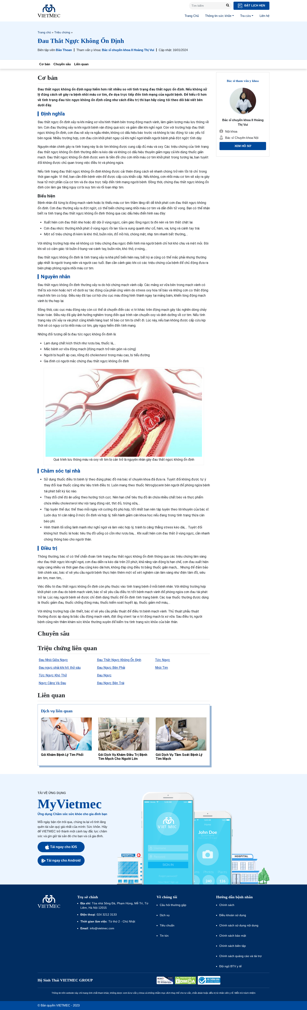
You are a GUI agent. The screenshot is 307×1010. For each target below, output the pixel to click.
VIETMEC (49, 10)
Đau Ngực (104, 675)
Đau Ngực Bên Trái (110, 683)
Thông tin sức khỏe (218, 16)
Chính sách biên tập (233, 945)
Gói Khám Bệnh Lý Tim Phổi (62, 755)
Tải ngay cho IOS (63, 847)
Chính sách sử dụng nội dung (238, 925)
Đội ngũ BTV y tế (230, 966)
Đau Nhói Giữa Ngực (53, 660)
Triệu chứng (62, 32)
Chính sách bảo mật (232, 935)
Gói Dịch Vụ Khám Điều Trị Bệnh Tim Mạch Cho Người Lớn (122, 757)
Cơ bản (44, 64)
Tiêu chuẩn (167, 925)
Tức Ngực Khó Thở (53, 675)
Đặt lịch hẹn (254, 5)
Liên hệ (264, 16)
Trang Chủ (192, 16)
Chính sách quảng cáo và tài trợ (240, 956)
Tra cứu (245, 16)
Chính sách (226, 905)
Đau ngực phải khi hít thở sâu (60, 668)
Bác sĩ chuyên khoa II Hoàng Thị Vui (128, 50)
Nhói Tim (161, 668)
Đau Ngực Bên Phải (111, 668)
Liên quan (81, 64)
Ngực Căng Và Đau (52, 683)
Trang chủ (44, 32)
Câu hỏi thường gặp (173, 905)
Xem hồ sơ (243, 145)
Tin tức (164, 935)
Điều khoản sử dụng (232, 915)
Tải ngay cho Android (64, 860)
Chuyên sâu (62, 64)
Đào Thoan (64, 50)
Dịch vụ (165, 915)
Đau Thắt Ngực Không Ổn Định (119, 660)
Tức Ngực (162, 660)
